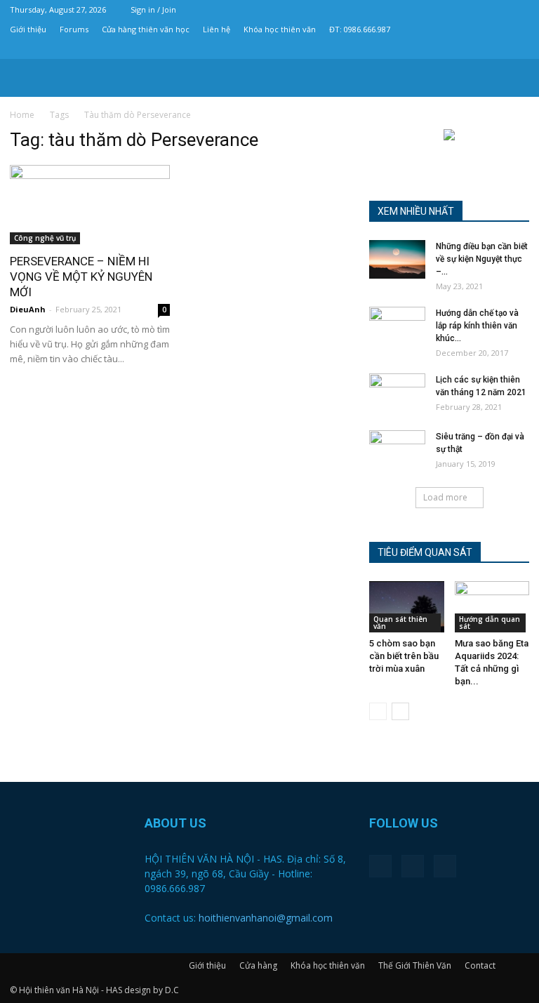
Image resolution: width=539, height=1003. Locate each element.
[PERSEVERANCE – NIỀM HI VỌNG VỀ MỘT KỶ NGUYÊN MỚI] (90, 204)
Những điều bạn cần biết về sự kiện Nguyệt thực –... (482, 259)
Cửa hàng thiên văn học (145, 29)
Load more (445, 497)
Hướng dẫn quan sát (489, 622)
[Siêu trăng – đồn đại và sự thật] (397, 450)
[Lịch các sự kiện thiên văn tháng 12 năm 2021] (397, 393)
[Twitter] (495, 49)
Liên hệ (216, 29)
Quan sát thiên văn (400, 622)
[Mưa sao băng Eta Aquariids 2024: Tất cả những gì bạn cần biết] (492, 606)
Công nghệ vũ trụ (45, 238)
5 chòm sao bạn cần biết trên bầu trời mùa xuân (404, 656)
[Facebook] (472, 49)
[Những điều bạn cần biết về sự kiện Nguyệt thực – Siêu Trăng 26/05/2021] (397, 259)
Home (22, 115)
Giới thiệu (28, 29)
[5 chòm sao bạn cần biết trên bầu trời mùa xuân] (406, 606)
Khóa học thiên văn (280, 29)
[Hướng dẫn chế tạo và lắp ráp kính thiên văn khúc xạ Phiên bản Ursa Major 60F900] (397, 326)
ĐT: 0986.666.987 (359, 29)
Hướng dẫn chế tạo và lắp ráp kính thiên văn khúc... (477, 325)
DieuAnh (28, 309)
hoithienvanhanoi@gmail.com (266, 917)
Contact (480, 965)
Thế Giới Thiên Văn (414, 965)
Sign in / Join (153, 9)
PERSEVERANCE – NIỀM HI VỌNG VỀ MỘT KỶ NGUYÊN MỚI (81, 276)
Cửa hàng (258, 965)
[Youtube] (518, 49)
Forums (74, 29)
